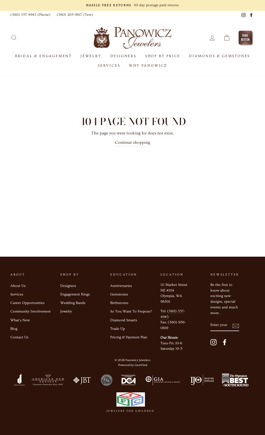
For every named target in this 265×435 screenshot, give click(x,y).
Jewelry (66, 311)
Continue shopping (132, 142)
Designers (123, 56)
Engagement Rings (75, 294)
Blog (13, 329)
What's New (20, 320)
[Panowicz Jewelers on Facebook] (225, 342)
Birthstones (119, 303)
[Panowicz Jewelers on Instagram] (213, 342)
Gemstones (119, 294)
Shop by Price (162, 56)
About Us (18, 286)
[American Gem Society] (47, 381)
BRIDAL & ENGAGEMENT (43, 56)
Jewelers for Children (130, 411)
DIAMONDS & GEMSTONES (219, 56)
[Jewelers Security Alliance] (106, 381)
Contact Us (19, 337)
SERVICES (109, 66)
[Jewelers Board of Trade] (82, 381)
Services (16, 294)
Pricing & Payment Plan (128, 337)
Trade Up (117, 329)
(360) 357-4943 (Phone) (30, 15)
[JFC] (130, 400)
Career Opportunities (27, 303)
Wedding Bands (72, 303)
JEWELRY (90, 56)
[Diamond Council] (128, 381)
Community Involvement (30, 311)
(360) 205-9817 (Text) (75, 15)
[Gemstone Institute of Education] (162, 381)
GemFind (141, 365)
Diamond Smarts (123, 320)
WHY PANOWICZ (148, 66)
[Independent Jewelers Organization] (201, 381)
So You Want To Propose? (131, 311)
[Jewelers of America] (19, 381)
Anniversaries (121, 286)
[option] (132, 5)
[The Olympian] (235, 381)
